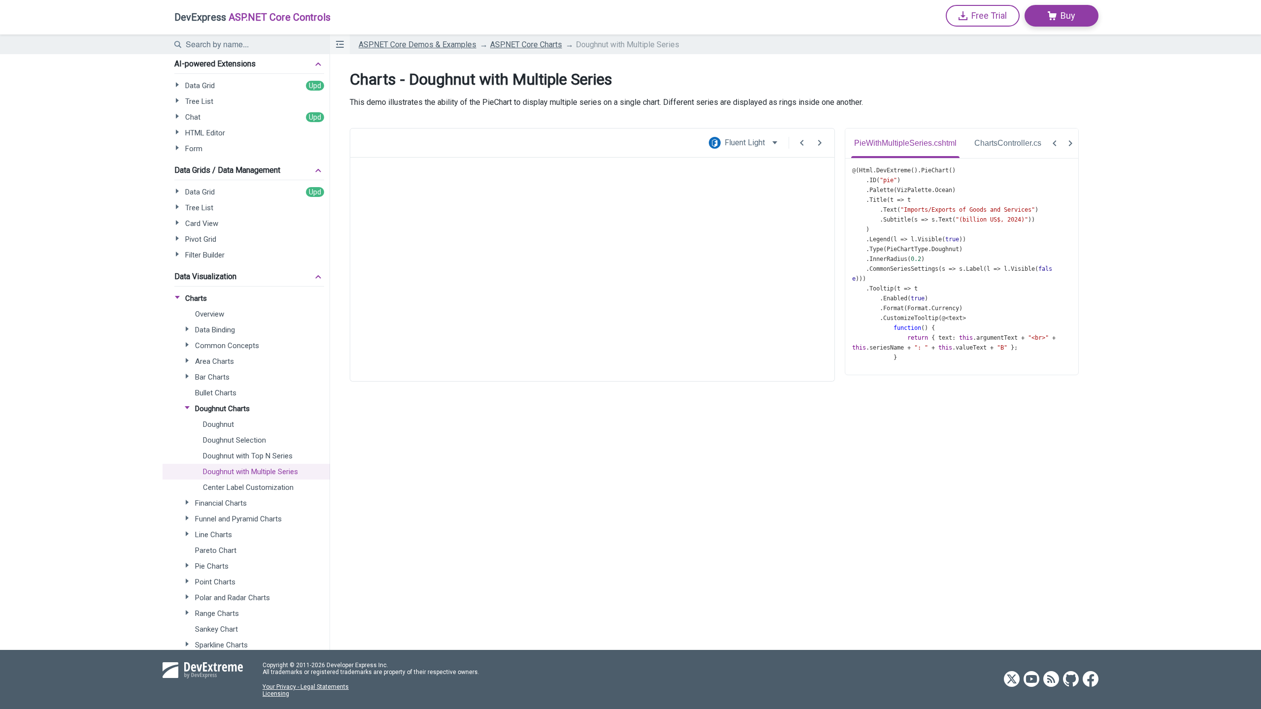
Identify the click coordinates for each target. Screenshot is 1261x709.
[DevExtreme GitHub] (1071, 679)
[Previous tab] (1054, 143)
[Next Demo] (820, 143)
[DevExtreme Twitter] (1012, 679)
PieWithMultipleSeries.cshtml (905, 143)
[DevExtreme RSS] (1051, 679)
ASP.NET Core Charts (526, 44)
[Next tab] (1070, 143)
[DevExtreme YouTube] (1031, 679)
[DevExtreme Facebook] (1090, 679)
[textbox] (252, 44)
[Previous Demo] (802, 143)
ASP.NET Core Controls (252, 17)
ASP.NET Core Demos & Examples (417, 44)
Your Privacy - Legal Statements (306, 686)
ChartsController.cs (1007, 143)
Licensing (276, 693)
